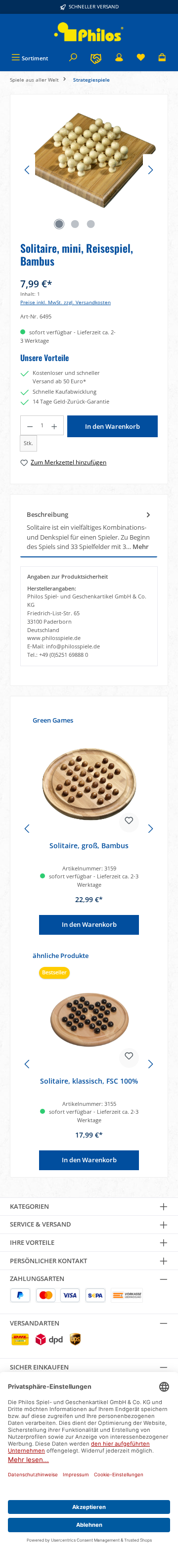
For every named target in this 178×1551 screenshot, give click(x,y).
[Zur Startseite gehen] (89, 32)
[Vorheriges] (27, 170)
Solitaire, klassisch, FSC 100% (89, 1081)
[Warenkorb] (162, 58)
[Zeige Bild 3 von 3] (90, 224)
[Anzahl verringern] (29, 425)
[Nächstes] (150, 170)
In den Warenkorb (112, 426)
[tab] (88, 530)
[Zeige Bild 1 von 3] (59, 224)
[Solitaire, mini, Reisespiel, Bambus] (89, 160)
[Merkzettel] (141, 58)
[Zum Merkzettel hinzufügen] (129, 822)
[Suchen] (73, 58)
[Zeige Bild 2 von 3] (75, 224)
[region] (89, 169)
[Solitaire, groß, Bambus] (89, 784)
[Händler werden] (96, 58)
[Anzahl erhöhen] (54, 425)
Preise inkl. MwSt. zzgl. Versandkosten (65, 302)
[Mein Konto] (119, 58)
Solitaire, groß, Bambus (89, 845)
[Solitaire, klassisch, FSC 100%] (89, 1019)
